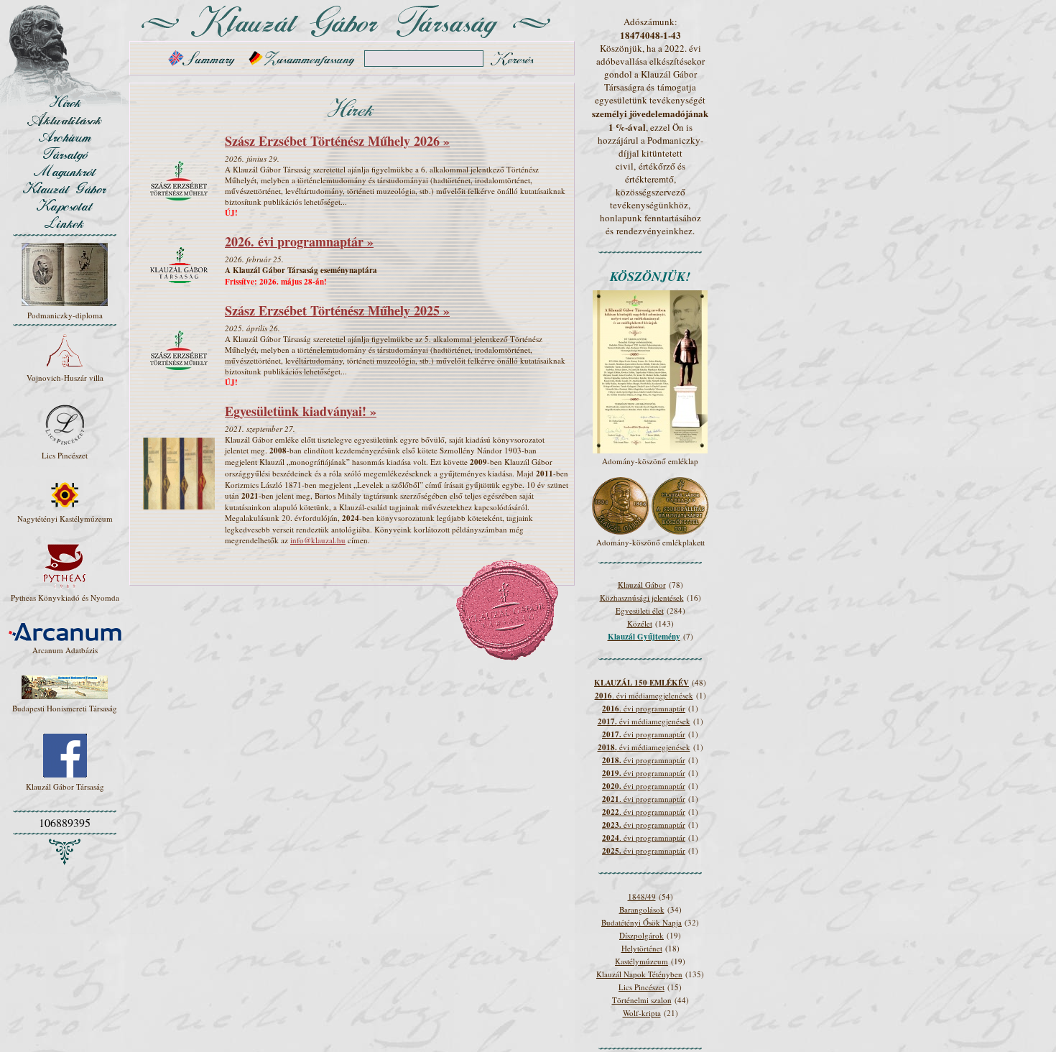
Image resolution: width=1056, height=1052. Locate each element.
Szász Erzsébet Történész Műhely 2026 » (337, 141)
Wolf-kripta (642, 1012)
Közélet (639, 623)
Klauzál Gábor (642, 584)
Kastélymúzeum (641, 961)
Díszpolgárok (641, 935)
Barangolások (641, 909)
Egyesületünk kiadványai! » (300, 411)
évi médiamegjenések (644, 721)
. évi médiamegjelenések (644, 695)
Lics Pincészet (641, 987)
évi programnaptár (643, 734)
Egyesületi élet (640, 610)
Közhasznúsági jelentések (642, 597)
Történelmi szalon (642, 1000)
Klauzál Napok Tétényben (639, 974)
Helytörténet (641, 948)
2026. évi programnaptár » (299, 241)
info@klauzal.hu (318, 540)
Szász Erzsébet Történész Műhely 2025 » (337, 310)
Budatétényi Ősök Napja (641, 922)
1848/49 (642, 896)
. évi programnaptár (643, 708)
